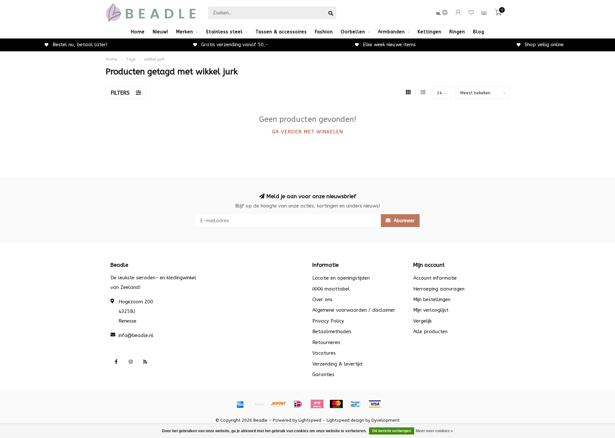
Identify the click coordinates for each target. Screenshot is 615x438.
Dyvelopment (386, 420)
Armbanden (391, 32)
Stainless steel (224, 32)
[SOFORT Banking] (279, 404)
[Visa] (375, 404)
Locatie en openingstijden (341, 278)
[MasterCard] (336, 404)
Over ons (322, 299)
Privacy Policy (328, 321)
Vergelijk (422, 321)
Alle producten (430, 331)
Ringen (457, 32)
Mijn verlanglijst (430, 310)
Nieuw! (160, 32)
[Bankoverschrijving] (259, 404)
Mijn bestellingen (431, 299)
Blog (478, 32)
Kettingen (429, 32)
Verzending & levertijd (337, 364)
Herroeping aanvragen (438, 289)
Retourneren (326, 342)
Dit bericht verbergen (391, 431)
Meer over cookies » (434, 431)
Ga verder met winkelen (307, 132)
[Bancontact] (356, 404)
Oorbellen (353, 32)
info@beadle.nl (136, 335)
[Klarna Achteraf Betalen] (317, 404)
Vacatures (324, 353)
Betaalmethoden (331, 331)
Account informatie (435, 278)
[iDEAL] (298, 404)
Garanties (323, 374)
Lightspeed (310, 420)
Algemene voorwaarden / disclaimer (353, 310)
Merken (184, 32)
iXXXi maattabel (331, 289)
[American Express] (240, 404)
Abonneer (403, 220)
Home (138, 32)
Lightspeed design (345, 420)
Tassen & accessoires (281, 32)
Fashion (324, 32)
